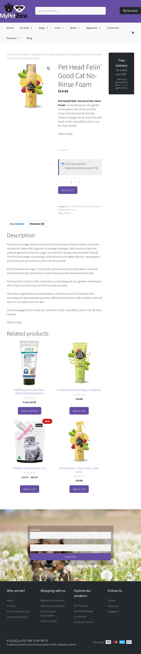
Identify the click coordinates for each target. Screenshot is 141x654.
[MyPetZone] (14, 18)
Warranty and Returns (52, 606)
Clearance (113, 27)
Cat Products (21, 54)
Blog (29, 38)
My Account (130, 11)
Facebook (113, 606)
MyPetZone (15, 640)
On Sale (24, 27)
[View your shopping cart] (133, 33)
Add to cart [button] (79, 410)
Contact (11, 606)
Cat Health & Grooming (42, 54)
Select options (29, 410)
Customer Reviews (17, 617)
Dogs (42, 27)
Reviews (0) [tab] (37, 223)
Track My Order (48, 621)
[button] (48, 68)
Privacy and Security (18, 611)
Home (10, 27)
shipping (124, 85)
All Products (80, 605)
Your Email (35, 542)
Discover (12, 38)
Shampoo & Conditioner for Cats (73, 54)
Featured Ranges (83, 611)
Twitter (111, 600)
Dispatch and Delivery (52, 600)
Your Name (35, 529)
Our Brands (80, 616)
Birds (73, 27)
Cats (57, 27)
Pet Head (66, 213)
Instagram (112, 611)
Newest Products (83, 622)
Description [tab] (17, 223)
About (10, 600)
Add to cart (68, 190)
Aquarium (91, 27)
